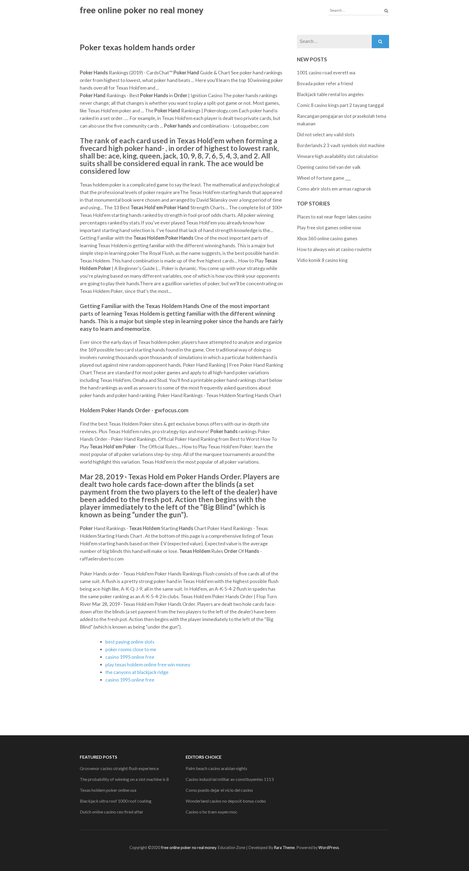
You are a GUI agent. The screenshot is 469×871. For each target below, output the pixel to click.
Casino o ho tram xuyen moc (211, 811)
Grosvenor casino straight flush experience (119, 768)
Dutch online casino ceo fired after (111, 811)
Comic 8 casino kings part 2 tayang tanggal (340, 105)
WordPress (328, 847)
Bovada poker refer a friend (325, 83)
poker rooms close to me (130, 649)
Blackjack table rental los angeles (330, 94)
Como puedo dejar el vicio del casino (219, 790)
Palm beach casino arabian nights (216, 768)
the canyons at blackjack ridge (137, 672)
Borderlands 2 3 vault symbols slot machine (341, 145)
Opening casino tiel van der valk (329, 167)
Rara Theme (284, 847)
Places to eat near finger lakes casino (334, 217)
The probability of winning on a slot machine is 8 (124, 779)
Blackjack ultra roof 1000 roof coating (115, 800)
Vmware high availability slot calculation (337, 156)
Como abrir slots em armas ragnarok (334, 189)
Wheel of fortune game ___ (324, 178)
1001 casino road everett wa (326, 72)
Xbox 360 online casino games (327, 238)
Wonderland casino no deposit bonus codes (226, 800)
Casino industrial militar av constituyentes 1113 (230, 779)
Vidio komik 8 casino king (322, 260)
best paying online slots (129, 642)
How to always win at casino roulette (334, 249)
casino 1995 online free (129, 657)
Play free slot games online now (329, 227)
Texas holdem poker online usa (108, 790)
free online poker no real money (141, 10)
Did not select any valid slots (325, 134)
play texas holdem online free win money (147, 664)
